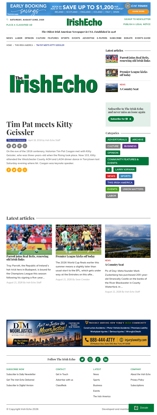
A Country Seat (129, 89)
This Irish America (24, 45)
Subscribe (116, 38)
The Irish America (101, 396)
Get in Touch (62, 374)
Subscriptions (137, 385)
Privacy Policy (137, 379)
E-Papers (102, 38)
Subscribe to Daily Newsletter (21, 374)
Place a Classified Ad (19, 25)
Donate (128, 38)
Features (53, 38)
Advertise (89, 38)
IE (108, 169)
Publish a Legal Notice (137, 24)
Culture (40, 38)
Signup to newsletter (137, 19)
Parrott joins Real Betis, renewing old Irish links (135, 59)
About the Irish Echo (141, 374)
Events (76, 38)
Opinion (29, 38)
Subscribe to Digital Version (19, 385)
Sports (65, 38)
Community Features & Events (123, 161)
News (9, 38)
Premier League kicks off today (133, 73)
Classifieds (61, 385)
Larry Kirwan (124, 169)
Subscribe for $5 (119, 119)
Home (9, 45)
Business (130, 146)
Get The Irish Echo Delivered (20, 379)
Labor (18, 38)
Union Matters (133, 189)
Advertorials (117, 139)
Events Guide (143, 38)
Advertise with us (64, 379)
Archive (138, 139)
